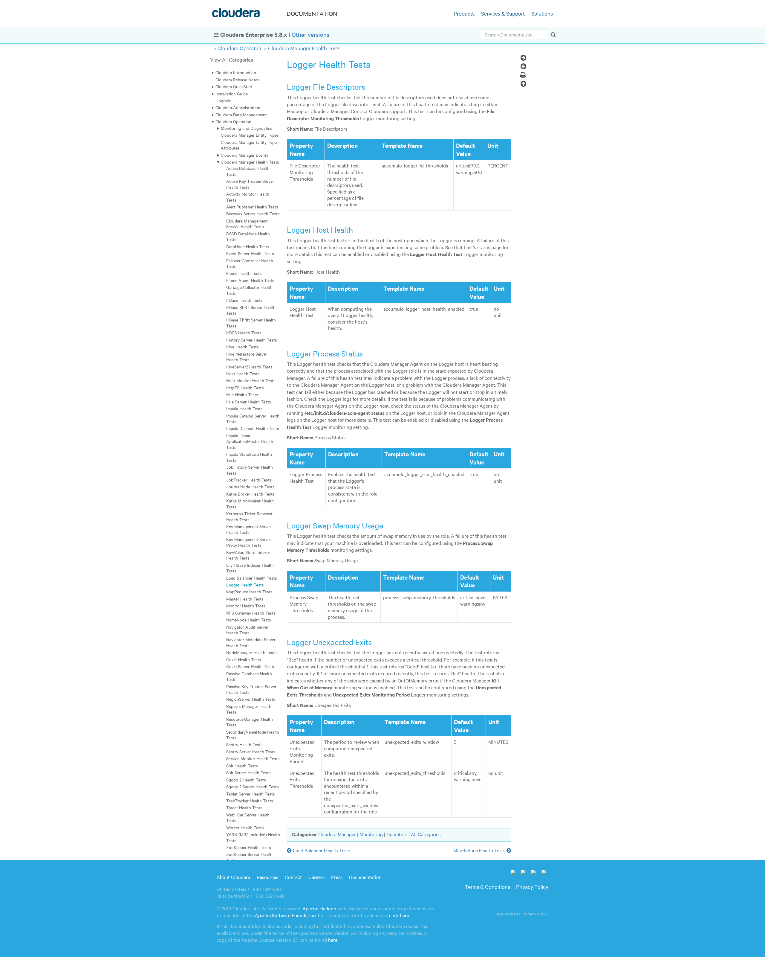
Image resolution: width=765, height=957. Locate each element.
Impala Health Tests (244, 409)
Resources (267, 877)
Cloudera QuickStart (234, 86)
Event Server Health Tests (250, 253)
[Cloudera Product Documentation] (236, 14)
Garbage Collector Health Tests (249, 290)
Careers (316, 877)
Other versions (310, 34)
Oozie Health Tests (243, 659)
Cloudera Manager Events (244, 155)
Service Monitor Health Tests (253, 758)
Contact (293, 877)
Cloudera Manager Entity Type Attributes (249, 145)
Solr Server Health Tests (248, 772)
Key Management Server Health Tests (248, 529)
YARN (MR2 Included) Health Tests (253, 837)
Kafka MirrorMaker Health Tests (250, 503)
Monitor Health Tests (245, 606)
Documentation (365, 877)
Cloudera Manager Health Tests (304, 48)
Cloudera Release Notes (237, 80)
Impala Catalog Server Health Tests (252, 418)
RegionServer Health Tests (250, 699)
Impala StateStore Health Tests (249, 457)
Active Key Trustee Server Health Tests (250, 184)
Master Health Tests (245, 599)
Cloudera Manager (336, 834)
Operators (396, 834)
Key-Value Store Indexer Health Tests (248, 555)
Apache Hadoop (319, 908)
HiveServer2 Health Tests (249, 367)
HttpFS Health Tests (245, 388)
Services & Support (503, 13)
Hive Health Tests (242, 347)
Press (336, 877)
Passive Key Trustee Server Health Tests (251, 689)
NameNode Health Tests (248, 620)
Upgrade (223, 100)
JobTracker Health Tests (249, 480)
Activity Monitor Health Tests (247, 196)
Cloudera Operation (240, 48)
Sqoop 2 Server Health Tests (252, 787)
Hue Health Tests (242, 394)
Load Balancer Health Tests (251, 578)
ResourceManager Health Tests (249, 722)
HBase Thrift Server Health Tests (251, 322)
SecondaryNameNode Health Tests (252, 734)
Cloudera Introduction (235, 72)
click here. (399, 915)
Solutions (542, 13)
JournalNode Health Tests (250, 487)
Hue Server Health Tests (248, 402)
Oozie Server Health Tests (250, 666)
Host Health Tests (243, 374)
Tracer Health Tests (244, 807)
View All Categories (231, 59)
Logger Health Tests (245, 585)
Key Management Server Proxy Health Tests (248, 542)
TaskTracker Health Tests (249, 801)
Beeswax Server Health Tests (253, 214)
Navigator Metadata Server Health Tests (251, 642)
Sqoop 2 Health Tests (246, 780)
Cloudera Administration (237, 107)
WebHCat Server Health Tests (248, 817)
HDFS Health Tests (243, 333)
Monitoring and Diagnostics (246, 128)
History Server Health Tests (251, 340)
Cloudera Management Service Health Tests (247, 223)
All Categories (425, 834)
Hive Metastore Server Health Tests (246, 356)
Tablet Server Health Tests (250, 794)
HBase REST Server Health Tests (251, 310)
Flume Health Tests (244, 273)
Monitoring (371, 834)
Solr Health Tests (242, 766)
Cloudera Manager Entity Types (250, 135)
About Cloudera (233, 877)
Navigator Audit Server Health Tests (247, 630)
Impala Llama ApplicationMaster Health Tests (249, 441)
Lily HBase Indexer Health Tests (250, 568)
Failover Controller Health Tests (249, 263)
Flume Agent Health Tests (250, 280)
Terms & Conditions (487, 886)
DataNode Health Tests (247, 246)
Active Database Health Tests (248, 171)
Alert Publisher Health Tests (252, 207)
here (332, 939)
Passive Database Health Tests (249, 676)
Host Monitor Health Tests (251, 380)
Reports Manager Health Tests (248, 709)
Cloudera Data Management (241, 115)
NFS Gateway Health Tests (251, 613)
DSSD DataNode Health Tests (248, 236)
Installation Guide (231, 94)
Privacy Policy (532, 886)
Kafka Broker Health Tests (250, 494)
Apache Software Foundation (285, 915)
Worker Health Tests (245, 827)
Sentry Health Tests (244, 744)
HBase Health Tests (244, 300)
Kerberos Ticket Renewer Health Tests (249, 516)
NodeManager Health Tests (251, 652)
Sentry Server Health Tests (251, 752)
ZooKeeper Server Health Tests (249, 857)
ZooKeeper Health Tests (248, 847)
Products (464, 13)
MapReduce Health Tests (249, 592)
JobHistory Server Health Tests (249, 470)
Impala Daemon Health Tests (252, 428)
